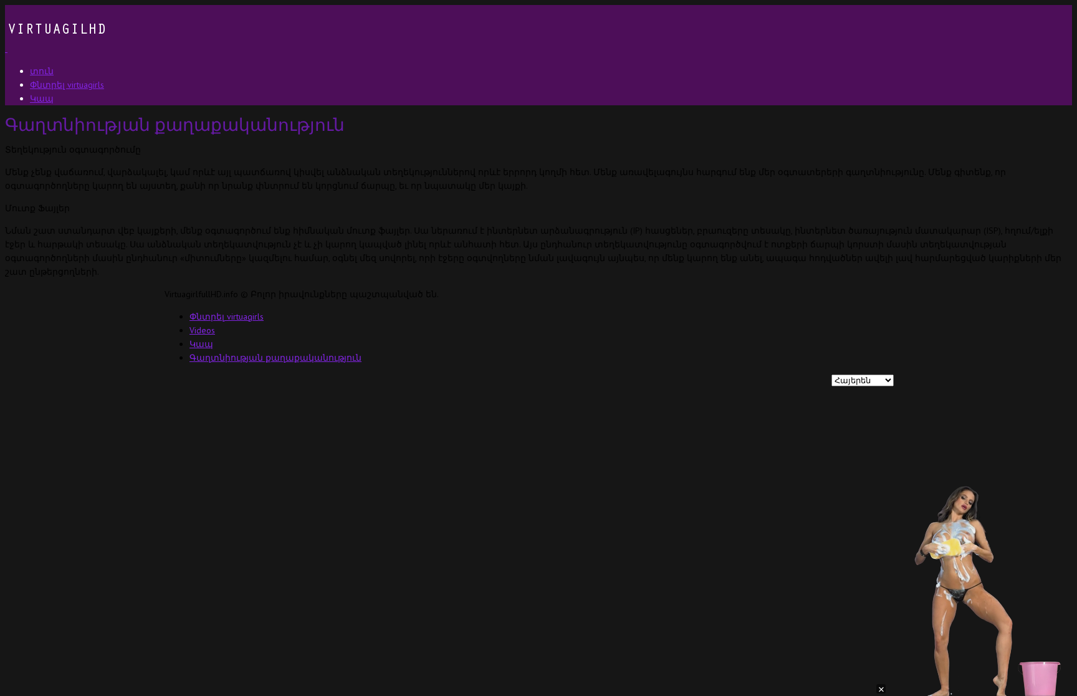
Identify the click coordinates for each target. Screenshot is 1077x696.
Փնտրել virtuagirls (226, 316)
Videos (202, 330)
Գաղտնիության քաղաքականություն (275, 357)
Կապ (201, 344)
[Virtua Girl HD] (55, 48)
